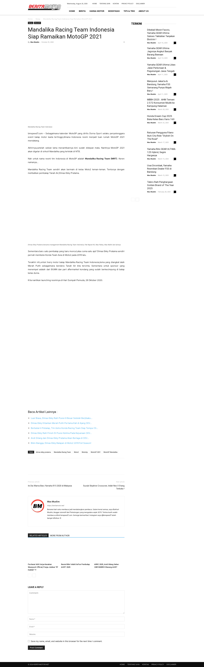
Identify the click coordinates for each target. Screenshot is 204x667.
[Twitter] (37, 48)
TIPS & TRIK (129, 11)
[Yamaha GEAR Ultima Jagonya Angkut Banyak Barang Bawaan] (138, 54)
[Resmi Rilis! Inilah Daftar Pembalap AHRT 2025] (76, 551)
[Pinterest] (43, 48)
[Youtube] (174, 4)
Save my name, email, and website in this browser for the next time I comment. (66, 641)
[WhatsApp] (50, 48)
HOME (94, 3)
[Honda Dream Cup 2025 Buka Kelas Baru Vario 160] (138, 122)
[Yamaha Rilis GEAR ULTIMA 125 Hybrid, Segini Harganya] (138, 154)
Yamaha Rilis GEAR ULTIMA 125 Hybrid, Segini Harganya (161, 152)
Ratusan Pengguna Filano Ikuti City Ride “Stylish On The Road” (160, 135)
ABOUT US (144, 11)
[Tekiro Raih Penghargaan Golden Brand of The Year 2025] (138, 187)
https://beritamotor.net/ (55, 506)
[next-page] (34, 575)
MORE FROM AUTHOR (60, 535)
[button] (172, 11)
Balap (38, 19)
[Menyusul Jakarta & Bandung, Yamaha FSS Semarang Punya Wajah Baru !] (138, 86)
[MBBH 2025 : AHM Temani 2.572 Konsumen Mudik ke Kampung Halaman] (138, 105)
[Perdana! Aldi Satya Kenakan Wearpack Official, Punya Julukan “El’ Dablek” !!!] (43, 551)
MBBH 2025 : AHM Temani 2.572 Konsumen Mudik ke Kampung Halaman (161, 102)
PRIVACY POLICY (127, 3)
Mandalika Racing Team (62, 452)
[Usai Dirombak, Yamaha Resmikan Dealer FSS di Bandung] (138, 171)
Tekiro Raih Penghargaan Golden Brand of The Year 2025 (160, 185)
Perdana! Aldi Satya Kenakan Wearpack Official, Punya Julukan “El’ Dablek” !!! (43, 567)
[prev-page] (29, 575)
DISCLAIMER (140, 3)
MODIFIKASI (114, 11)
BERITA (82, 11)
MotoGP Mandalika (110, 452)
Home (30, 19)
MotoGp (85, 452)
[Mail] (169, 4)
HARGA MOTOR (97, 11)
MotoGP (37, 23)
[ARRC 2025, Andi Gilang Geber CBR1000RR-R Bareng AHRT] (109, 551)
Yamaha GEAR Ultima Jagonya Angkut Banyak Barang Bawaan (159, 51)
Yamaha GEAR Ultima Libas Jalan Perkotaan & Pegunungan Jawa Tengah (161, 67)
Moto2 (76, 452)
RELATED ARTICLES (38, 535)
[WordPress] (64, 522)
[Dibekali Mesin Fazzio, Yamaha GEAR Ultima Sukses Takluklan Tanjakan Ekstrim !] (138, 35)
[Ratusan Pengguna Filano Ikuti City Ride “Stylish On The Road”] (138, 138)
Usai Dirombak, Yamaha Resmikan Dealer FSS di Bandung (159, 168)
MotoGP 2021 (95, 452)
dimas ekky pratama (43, 452)
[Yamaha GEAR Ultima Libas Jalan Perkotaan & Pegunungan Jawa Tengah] (138, 70)
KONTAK (116, 3)
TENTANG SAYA (105, 3)
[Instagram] (165, 4)
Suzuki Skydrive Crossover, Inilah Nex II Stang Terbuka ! (103, 487)
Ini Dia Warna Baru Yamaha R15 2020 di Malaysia (50, 485)
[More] (56, 48)
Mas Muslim (34, 42)
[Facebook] (160, 4)
